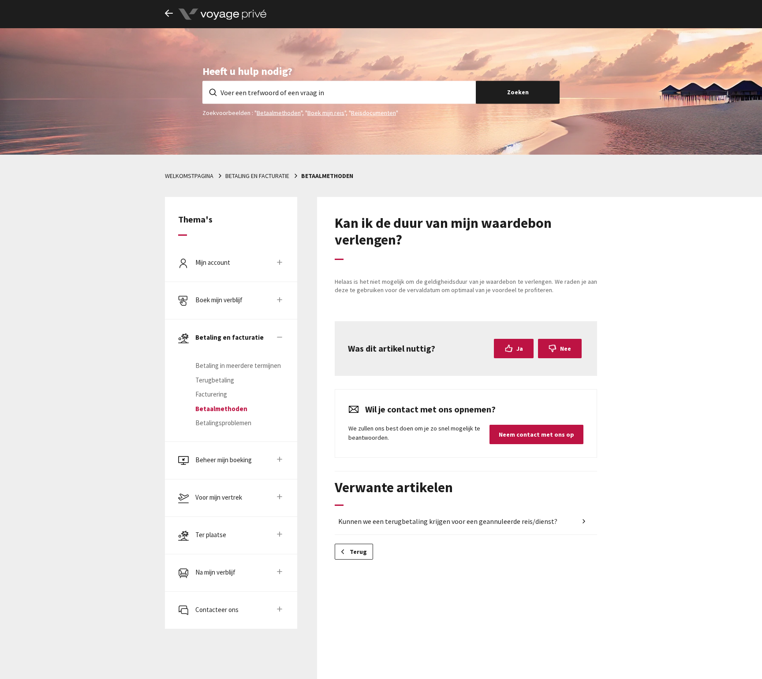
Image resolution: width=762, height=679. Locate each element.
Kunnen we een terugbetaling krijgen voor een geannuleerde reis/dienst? (447, 521)
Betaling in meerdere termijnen (238, 365)
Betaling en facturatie (257, 176)
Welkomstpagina (189, 176)
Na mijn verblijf (215, 572)
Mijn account (212, 262)
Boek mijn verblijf (219, 300)
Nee (565, 348)
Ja (519, 348)
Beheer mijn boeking (223, 460)
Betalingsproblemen (223, 423)
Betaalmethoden (279, 112)
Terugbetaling (214, 380)
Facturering (211, 394)
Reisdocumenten (373, 112)
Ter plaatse (210, 535)
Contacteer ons (217, 609)
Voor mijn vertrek (218, 497)
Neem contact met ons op (536, 434)
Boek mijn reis (325, 112)
